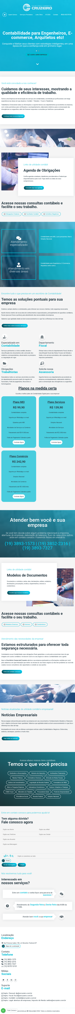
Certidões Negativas (52, 214)
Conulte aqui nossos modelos (18, 593)
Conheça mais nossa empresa (13, 116)
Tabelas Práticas (17, 778)
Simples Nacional (53, 796)
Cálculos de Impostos (38, 773)
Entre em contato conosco (12, 672)
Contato (55, 15)
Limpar (22, 865)
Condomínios (41, 624)
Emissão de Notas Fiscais (54, 778)
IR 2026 (47, 15)
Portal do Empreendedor (61, 792)
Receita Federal (38, 796)
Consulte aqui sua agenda (34, 188)
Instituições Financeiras (57, 773)
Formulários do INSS (60, 782)
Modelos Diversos (12, 624)
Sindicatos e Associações (18, 773)
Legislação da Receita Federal (39, 782)
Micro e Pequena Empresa (15, 787)
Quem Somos (12, 15)
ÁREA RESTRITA (66, 15)
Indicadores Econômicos (37, 787)
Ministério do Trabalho (25, 792)
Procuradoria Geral (43, 792)
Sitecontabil (32, 1011)
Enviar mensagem (9, 865)
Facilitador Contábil (32, 214)
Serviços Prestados (26, 15)
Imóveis (27, 624)
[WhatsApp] (3, 1010)
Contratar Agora (19, 442)
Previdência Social (22, 796)
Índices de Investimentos (16, 782)
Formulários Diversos (34, 778)
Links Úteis (39, 15)
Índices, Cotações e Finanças (58, 787)
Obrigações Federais (12, 214)
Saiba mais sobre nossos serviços (15, 326)
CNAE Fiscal (9, 792)
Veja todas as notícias (11, 738)
